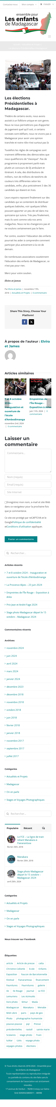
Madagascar (13, 784)
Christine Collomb (15, 968)
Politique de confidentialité (26, 522)
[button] (7, 403)
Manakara (22, 856)
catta (41, 963)
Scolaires (11, 1035)
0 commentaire (40, 292)
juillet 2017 (13, 756)
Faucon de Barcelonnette (34, 974)
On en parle (13, 791)
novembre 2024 (15, 647)
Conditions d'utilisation (19, 526)
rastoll (29, 1029)
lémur (25, 1002)
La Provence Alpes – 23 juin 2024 (24, 584)
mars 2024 (12, 671)
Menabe (42, 1007)
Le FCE (41, 991)
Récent (28, 828)
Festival (10, 979)
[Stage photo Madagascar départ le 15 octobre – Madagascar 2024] (11, 872)
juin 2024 (12, 655)
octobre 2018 (14, 709)
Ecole (32, 968)
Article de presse (26, 963)
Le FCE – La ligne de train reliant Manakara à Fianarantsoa (30, 840)
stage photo (26, 1035)
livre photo (12, 1002)
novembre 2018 (15, 702)
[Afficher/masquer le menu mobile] (49, 36)
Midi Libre (11, 1013)
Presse (37, 1024)
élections (31, 1046)
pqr (28, 1024)
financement (42, 979)
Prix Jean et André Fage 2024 (22, 604)
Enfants (43, 968)
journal (30, 991)
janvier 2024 (13, 679)
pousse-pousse (14, 1024)
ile (7, 991)
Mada (35, 1002)
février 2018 (13, 725)
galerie (41, 985)
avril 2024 (12, 663)
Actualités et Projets (21, 292)
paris (23, 1013)
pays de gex (36, 1013)
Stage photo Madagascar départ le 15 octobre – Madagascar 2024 (30, 874)
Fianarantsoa (25, 979)
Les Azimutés (28, 996)
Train (39, 1035)
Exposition (11, 974)
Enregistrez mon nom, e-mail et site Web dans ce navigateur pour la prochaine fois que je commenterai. (27, 506)
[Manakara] (11, 857)
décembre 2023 (15, 686)
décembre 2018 (15, 694)
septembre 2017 (15, 748)
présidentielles (14, 1029)
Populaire (12, 828)
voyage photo (33, 1040)
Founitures (12, 985)
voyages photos (14, 1046)
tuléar (9, 1040)
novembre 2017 (15, 740)
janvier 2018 (13, 733)
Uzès (19, 1040)
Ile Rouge (18, 991)
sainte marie (43, 1029)
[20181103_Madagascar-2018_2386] (28, 75)
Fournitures (28, 985)
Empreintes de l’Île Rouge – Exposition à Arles (40, 403)
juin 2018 (12, 717)
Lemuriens (11, 996)
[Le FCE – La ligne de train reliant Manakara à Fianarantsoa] (11, 837)
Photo (9, 1018)
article (9, 963)
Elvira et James (14, 289)
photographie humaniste (29, 1018)
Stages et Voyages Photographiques (25, 799)
